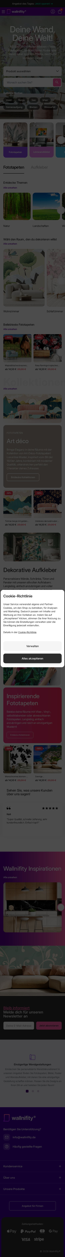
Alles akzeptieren (32, 658)
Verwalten (32, 646)
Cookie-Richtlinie (27, 632)
